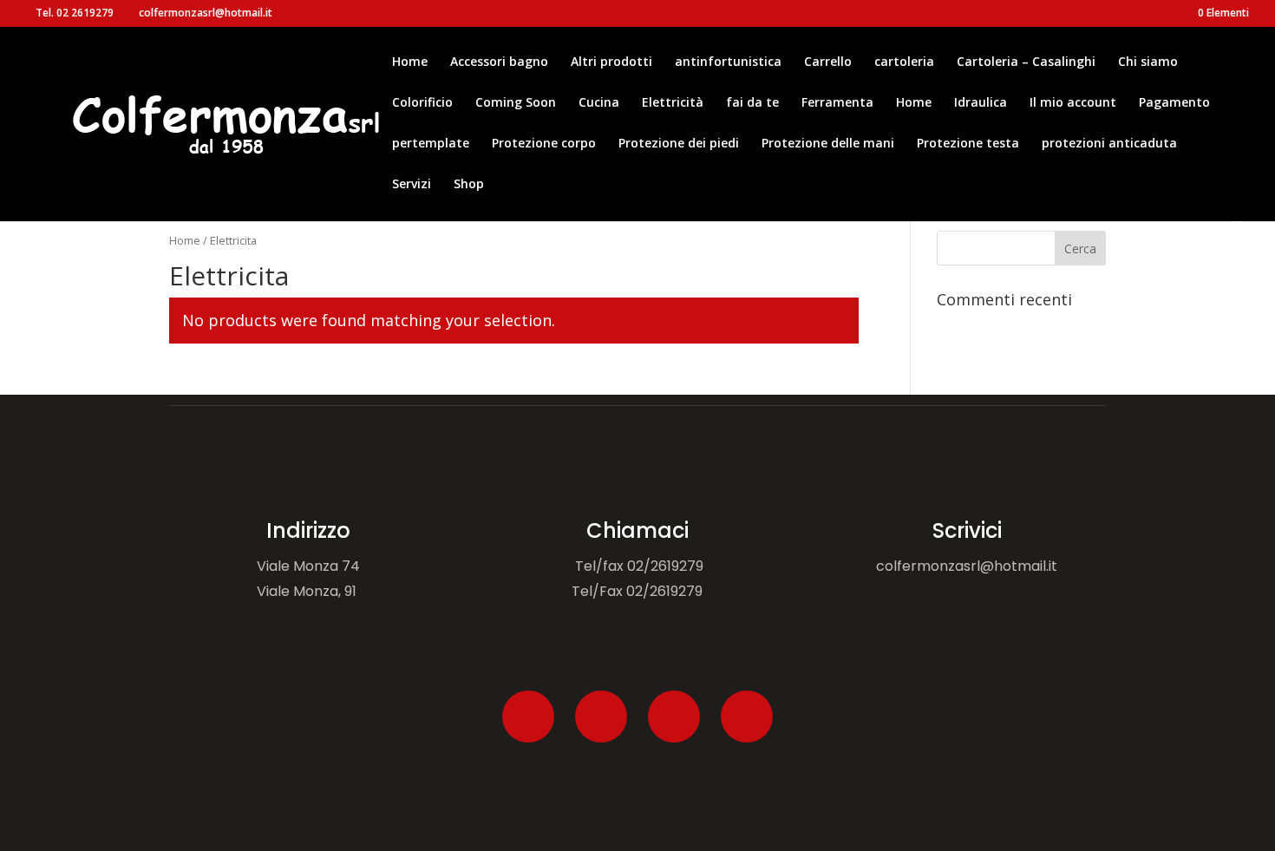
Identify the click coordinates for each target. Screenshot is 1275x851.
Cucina (599, 103)
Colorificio (422, 103)
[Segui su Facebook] (528, 717)
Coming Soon (515, 103)
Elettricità (672, 103)
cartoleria (904, 62)
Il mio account (1073, 103)
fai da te (752, 103)
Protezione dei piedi (678, 144)
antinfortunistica (728, 62)
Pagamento (1174, 103)
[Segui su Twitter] (601, 717)
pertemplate (430, 144)
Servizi (411, 185)
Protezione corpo (544, 144)
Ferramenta (837, 103)
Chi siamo (1148, 62)
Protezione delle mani (828, 144)
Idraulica (980, 103)
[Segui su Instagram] (674, 717)
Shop (469, 185)
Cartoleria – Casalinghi (1026, 62)
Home (410, 62)
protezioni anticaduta (1109, 144)
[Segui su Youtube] (747, 717)
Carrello (828, 62)
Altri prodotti (611, 62)
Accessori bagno (499, 62)
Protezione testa (968, 144)
